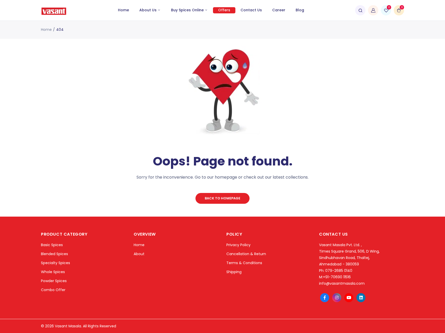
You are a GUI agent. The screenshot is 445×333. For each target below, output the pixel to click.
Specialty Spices (55, 262)
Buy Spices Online (188, 10)
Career (278, 10)
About (139, 253)
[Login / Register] (373, 10)
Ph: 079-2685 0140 (335, 270)
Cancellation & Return (246, 253)
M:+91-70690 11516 (335, 277)
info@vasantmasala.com (342, 283)
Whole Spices (53, 271)
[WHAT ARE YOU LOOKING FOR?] (360, 10)
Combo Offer (53, 289)
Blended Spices (54, 253)
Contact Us (251, 10)
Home (123, 10)
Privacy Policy (238, 244)
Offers (224, 10)
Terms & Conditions (244, 262)
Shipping (234, 271)
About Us (148, 10)
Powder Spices (54, 280)
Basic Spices (52, 244)
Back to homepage (222, 198)
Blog (300, 10)
